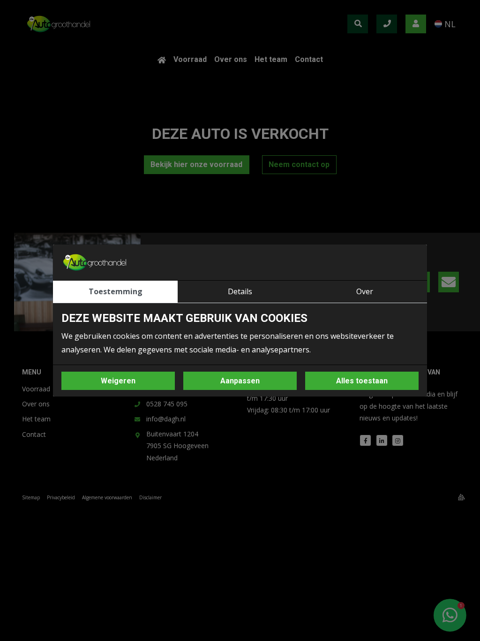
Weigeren (118, 380)
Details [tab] (240, 291)
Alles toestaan (362, 380)
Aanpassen (240, 380)
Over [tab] (364, 291)
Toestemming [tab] (115, 291)
